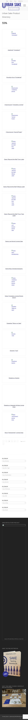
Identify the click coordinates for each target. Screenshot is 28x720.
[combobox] (14, 461)
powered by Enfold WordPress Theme (17, 716)
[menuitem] (7, 1)
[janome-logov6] (11, 5)
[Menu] (24, 5)
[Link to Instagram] (22, 718)
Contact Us (20, 1)
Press (15, 1)
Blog (7, 1)
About (11, 1)
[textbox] (14, 461)
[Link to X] (20, 718)
